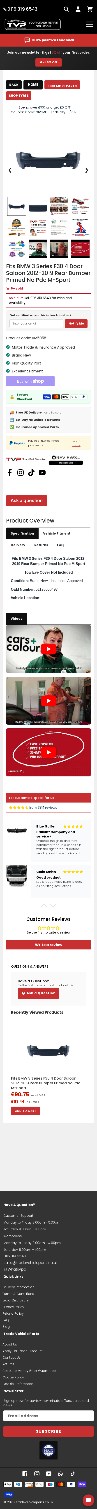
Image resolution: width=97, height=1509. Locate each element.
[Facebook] (9, 472)
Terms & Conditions (18, 1293)
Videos (16, 618)
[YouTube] (42, 472)
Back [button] (13, 84)
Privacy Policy (13, 1307)
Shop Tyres (19, 95)
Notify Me (76, 323)
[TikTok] (31, 472)
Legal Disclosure (15, 1300)
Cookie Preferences (18, 1384)
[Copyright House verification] (48, 1450)
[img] (18, 807)
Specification (22, 533)
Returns (41, 545)
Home (33, 84)
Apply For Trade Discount (22, 1351)
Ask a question (27, 500)
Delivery (18, 545)
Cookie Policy (13, 1377)
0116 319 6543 (40, 298)
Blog (6, 1326)
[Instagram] (20, 472)
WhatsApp (17, 1269)
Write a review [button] (48, 944)
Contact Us (11, 1357)
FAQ (60, 545)
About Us (9, 1344)
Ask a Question (41, 993)
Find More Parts (62, 86)
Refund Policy (13, 1313)
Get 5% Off (48, 62)
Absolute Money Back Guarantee (29, 1370)
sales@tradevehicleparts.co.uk (31, 1262)
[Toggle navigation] (89, 24)
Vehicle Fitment (56, 533)
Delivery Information (18, 1287)
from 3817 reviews (43, 807)
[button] (44, 907)
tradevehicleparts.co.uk (34, 1502)
